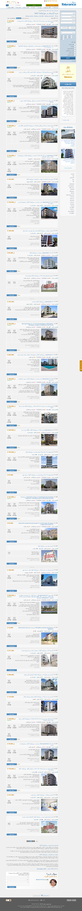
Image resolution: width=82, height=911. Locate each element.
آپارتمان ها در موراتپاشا (49, 16)
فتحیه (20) (72, 200)
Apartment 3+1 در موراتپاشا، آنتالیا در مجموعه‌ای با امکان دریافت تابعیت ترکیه (35, 354)
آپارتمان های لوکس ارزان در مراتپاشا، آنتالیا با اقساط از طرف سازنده (37, 817)
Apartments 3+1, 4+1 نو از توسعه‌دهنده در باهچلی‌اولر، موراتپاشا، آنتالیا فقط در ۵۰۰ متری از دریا (35, 46)
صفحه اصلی (56, 10)
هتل (73, 181)
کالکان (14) (72, 207)
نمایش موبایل (37, 895)
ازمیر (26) (72, 198)
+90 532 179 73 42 (52, 1)
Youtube (43, 900)
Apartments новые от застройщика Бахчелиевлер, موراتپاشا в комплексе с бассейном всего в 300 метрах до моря (37, 497)
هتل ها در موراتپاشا (29, 16)
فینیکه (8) (72, 204)
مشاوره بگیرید (11, 887)
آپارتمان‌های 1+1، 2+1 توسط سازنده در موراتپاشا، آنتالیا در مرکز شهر (37, 475)
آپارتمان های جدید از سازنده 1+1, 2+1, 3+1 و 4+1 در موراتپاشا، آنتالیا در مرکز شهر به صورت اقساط (36, 719)
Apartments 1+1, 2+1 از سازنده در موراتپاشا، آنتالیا (41, 253)
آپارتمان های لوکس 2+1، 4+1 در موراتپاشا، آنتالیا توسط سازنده (39, 275)
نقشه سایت (62, 905)
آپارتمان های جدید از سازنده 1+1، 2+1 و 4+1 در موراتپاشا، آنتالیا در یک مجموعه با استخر (35, 21)
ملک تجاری (72, 177)
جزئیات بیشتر (11, 41)
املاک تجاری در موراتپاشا (39, 16)
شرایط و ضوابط (57, 905)
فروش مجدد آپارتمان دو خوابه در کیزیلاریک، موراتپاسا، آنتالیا (40, 179)
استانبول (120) (71, 185)
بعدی (67, 114)
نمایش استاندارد (46, 895)
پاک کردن (73, 61)
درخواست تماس (81, 365)
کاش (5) (72, 205)
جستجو (68, 58)
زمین (73, 179)
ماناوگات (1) (71, 213)
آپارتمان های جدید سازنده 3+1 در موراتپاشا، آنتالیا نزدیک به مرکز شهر (38, 570)
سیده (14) (72, 202)
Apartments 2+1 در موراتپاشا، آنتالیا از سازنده (42, 301)
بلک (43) (72, 193)
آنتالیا (47, 10)
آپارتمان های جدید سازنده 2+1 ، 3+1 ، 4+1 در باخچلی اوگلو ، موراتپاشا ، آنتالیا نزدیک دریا (36, 769)
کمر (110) (72, 196)
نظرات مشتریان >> (65, 120)
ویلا (73, 175)
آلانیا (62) (72, 189)
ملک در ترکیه (51, 10)
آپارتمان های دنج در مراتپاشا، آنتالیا (45, 546)
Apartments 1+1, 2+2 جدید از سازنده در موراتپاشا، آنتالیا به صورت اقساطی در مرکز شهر (35, 379)
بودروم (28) (72, 191)
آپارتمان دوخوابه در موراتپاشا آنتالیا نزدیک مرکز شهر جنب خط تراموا (38, 230)
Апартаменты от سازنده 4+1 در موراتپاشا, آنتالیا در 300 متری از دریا (37, 430)
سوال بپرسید (52, 5)
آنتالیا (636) (72, 184)
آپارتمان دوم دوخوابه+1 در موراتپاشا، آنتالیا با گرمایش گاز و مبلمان (38, 674)
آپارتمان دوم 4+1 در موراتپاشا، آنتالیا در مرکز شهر (42, 795)
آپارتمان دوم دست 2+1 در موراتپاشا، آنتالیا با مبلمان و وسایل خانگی (38, 696)
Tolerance (42, 905)
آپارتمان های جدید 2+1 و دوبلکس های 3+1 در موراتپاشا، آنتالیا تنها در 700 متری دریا (35, 126)
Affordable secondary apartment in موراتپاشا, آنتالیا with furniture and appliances (35, 628)
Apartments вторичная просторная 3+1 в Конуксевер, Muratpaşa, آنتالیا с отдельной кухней (35, 523)
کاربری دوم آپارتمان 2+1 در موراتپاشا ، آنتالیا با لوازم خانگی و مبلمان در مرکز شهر (36, 72)
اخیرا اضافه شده (12, 18)
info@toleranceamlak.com (34, 900)
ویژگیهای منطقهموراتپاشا (41, 868)
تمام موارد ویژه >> (68, 168)
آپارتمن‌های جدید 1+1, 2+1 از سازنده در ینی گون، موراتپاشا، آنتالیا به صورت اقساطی (36, 101)
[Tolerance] (68, 4)
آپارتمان (72, 174)
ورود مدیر (74, 900)
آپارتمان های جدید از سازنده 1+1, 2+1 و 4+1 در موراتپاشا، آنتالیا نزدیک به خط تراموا (36, 407)
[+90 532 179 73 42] (46, 1)
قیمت (8, 18)
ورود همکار (69, 900)
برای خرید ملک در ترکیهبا (68, 73)
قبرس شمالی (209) (70, 194)
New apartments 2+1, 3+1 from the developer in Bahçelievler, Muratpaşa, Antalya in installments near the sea (37, 324)
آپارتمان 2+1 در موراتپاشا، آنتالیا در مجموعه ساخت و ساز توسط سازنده (37, 650)
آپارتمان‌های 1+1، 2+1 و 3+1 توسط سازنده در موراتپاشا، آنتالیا (39, 452)
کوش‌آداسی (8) (71, 211)
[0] (18, 3)
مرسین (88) (71, 187)
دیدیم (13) (72, 209)
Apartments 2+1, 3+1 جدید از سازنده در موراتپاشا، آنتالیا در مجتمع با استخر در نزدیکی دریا (35, 202)
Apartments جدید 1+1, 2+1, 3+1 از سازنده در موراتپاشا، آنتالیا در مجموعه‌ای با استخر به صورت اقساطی (35, 156)
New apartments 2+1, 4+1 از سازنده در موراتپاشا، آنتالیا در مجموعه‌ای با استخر (36, 744)
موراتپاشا (44, 10)
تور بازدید (34, 5)
